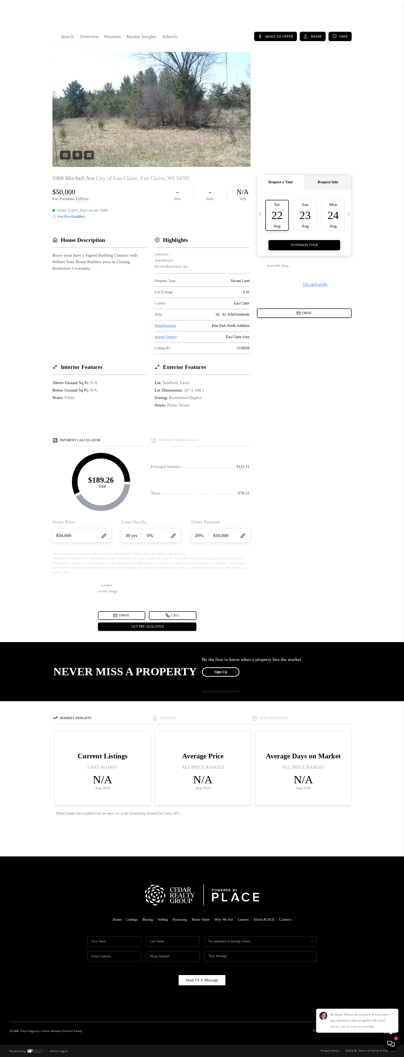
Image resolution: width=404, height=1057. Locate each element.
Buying (147, 919)
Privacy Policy (330, 1050)
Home (117, 919)
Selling (163, 919)
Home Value (201, 919)
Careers (243, 919)
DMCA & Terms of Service (363, 1050)
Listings (132, 919)
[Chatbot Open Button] (390, 1043)
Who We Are (223, 919)
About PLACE (263, 919)
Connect (285, 919)
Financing (180, 919)
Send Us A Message (202, 980)
